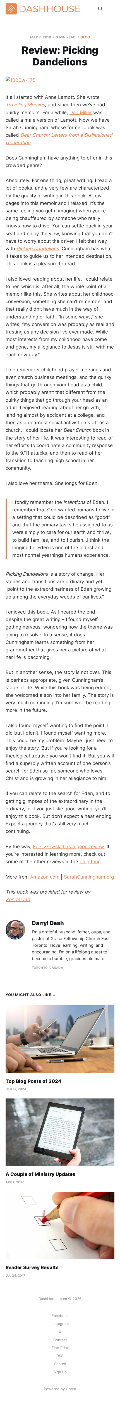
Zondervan (18, 899)
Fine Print (60, 1347)
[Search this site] (100, 9)
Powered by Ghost (60, 1389)
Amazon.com (44, 877)
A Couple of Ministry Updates (40, 1174)
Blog (85, 37)
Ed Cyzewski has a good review (68, 846)
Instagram (60, 1323)
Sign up (60, 1372)
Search (60, 1364)
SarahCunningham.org (89, 877)
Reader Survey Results (32, 1267)
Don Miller (80, 112)
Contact (60, 1340)
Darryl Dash (48, 923)
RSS (60, 1355)
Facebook (60, 1315)
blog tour (89, 861)
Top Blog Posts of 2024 (33, 1081)
